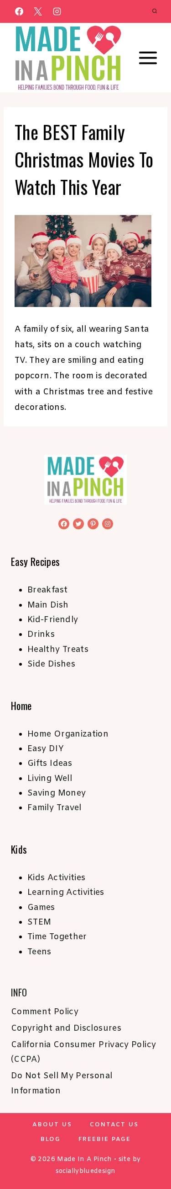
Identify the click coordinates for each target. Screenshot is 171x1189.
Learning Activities (65, 892)
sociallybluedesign (85, 1171)
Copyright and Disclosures (66, 1028)
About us (52, 1125)
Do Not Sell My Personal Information (61, 1083)
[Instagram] (57, 11)
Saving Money (56, 793)
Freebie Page (104, 1139)
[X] (38, 11)
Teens (39, 952)
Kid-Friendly (52, 619)
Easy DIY (45, 748)
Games (41, 907)
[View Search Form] (154, 11)
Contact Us (114, 1125)
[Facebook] (19, 11)
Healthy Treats (57, 649)
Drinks (41, 634)
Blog (51, 1139)
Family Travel (54, 807)
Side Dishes (51, 664)
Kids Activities (56, 877)
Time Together (57, 936)
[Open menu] (148, 58)
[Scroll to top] (149, 1153)
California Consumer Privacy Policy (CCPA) (83, 1052)
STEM (39, 922)
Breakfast (47, 590)
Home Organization (68, 734)
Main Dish (47, 605)
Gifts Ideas (49, 763)
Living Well (49, 778)
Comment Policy (44, 1011)
